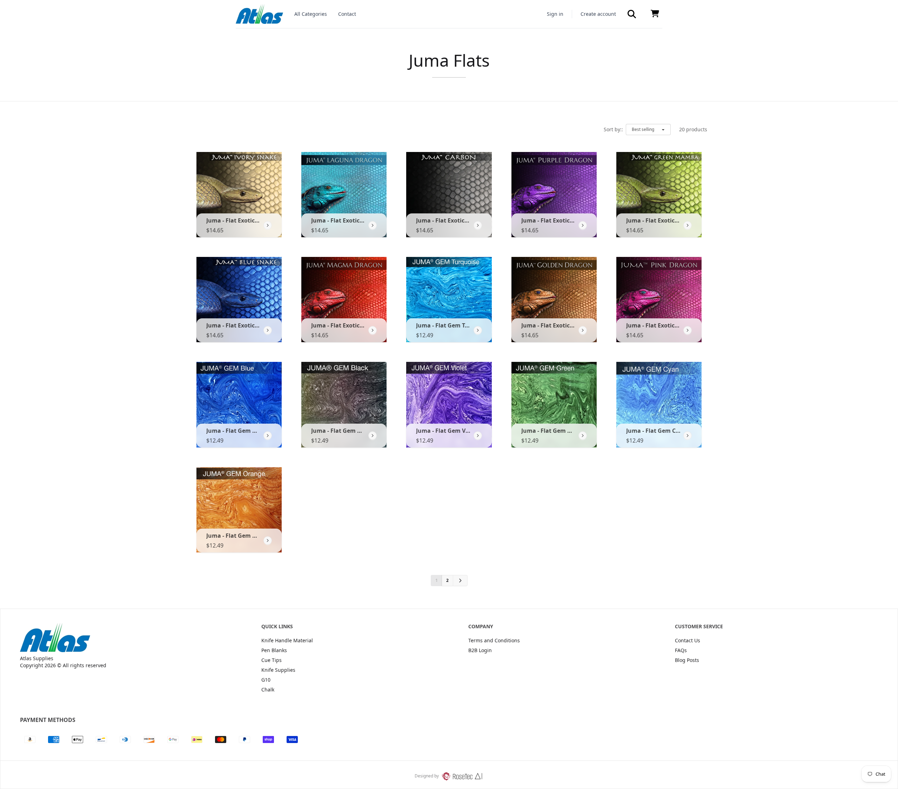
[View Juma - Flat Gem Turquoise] (478, 330)
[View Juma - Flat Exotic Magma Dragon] (372, 330)
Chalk (267, 689)
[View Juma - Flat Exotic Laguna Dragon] (372, 225)
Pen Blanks (274, 650)
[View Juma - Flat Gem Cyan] (687, 435)
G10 (265, 679)
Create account (598, 14)
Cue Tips (271, 660)
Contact (347, 14)
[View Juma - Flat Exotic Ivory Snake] (267, 225)
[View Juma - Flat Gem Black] (372, 435)
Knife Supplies (278, 670)
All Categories (310, 14)
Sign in (555, 14)
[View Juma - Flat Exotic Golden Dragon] (582, 330)
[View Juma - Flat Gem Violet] (478, 435)
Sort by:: (613, 129)
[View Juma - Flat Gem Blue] (267, 435)
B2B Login (480, 650)
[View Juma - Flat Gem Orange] (267, 540)
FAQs (681, 650)
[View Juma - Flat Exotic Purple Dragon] (582, 225)
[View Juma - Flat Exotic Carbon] (478, 225)
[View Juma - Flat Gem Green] (582, 435)
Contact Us (687, 640)
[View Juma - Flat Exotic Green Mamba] (687, 225)
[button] (631, 14)
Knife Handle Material (287, 640)
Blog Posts (687, 660)
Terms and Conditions (494, 640)
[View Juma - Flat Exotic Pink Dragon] (687, 330)
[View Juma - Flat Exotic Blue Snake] (267, 330)
